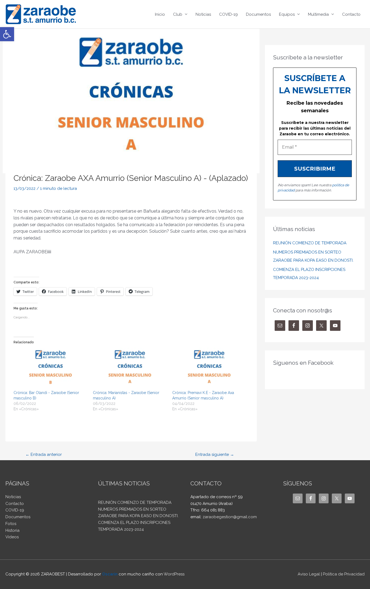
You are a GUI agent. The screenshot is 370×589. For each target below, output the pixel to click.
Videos (12, 536)
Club (177, 14)
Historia (12, 530)
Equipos (287, 14)
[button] (7, 34)
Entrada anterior (43, 454)
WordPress (174, 574)
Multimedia (318, 14)
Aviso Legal (309, 574)
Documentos (258, 14)
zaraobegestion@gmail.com (230, 516)
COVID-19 (228, 14)
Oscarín (110, 574)
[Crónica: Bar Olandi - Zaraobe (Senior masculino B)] (50, 369)
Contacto (351, 14)
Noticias (203, 14)
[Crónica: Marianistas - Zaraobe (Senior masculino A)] (130, 369)
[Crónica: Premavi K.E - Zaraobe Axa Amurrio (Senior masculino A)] (209, 369)
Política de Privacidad (344, 574)
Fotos (10, 523)
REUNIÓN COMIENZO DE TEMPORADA (309, 243)
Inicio (160, 14)
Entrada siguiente (214, 454)
